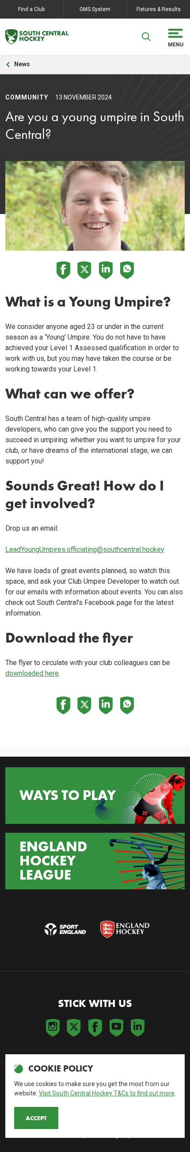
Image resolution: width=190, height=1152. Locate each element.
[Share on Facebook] (63, 270)
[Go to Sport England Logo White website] (65, 929)
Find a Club (31, 9)
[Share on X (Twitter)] (84, 270)
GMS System (95, 9)
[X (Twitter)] (74, 1028)
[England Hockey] (36, 36)
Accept (36, 1118)
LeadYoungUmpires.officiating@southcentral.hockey (84, 549)
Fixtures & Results (159, 9)
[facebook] (95, 1028)
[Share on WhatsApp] (127, 270)
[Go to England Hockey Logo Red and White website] (125, 929)
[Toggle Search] (146, 37)
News (22, 64)
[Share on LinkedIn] (105, 270)
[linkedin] (137, 1028)
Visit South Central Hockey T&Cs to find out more (107, 1093)
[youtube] (116, 1028)
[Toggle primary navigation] (175, 37)
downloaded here (32, 673)
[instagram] (52, 1028)
